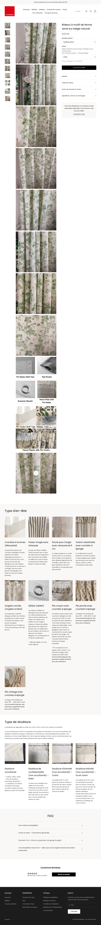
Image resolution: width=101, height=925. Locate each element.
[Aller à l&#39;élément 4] (7, 47)
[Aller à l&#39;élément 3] (7, 40)
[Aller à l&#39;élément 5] (7, 54)
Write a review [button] (64, 874)
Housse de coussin (54, 10)
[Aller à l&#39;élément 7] (7, 68)
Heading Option (67, 38)
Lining (64, 46)
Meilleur (34, 10)
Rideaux (42, 10)
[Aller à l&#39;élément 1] (7, 25)
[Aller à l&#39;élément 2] (7, 32)
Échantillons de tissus (29, 907)
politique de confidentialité (52, 907)
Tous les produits (10, 904)
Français (77, 11)
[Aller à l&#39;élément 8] (7, 75)
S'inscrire (74, 911)
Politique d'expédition (50, 897)
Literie (65, 10)
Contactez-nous (79, 114)
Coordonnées (48, 910)
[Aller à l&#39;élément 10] (7, 91)
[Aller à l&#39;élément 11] (7, 98)
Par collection (37, 13)
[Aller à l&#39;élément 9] (7, 83)
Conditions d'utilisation (51, 904)
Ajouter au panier (79, 68)
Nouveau (26, 10)
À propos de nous (51, 13)
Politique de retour (49, 901)
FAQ (23, 901)
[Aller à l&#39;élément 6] (7, 61)
